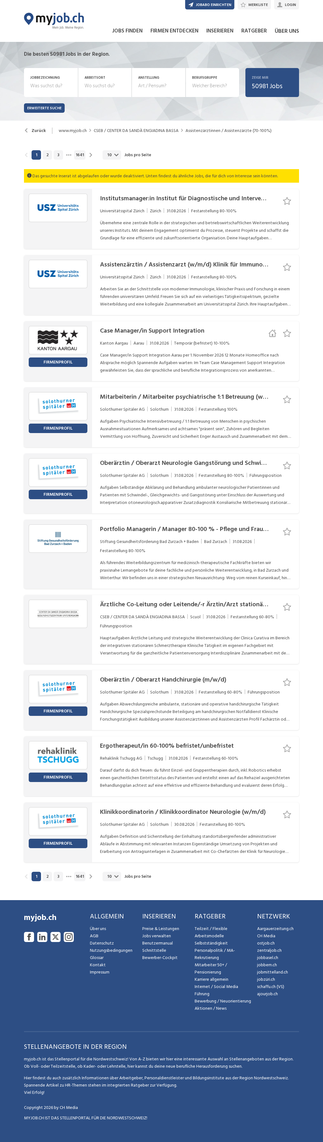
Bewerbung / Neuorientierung (223, 1001)
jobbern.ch (267, 964)
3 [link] (58, 154)
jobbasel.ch (267, 957)
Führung (202, 993)
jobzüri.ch (266, 979)
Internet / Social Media (216, 986)
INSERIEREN (219, 30)
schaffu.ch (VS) (270, 986)
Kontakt (98, 964)
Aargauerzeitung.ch (275, 928)
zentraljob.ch (269, 950)
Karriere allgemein (211, 979)
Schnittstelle (154, 950)
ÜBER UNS (287, 31)
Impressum (99, 972)
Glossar (96, 957)
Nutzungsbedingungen (111, 950)
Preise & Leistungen (160, 928)
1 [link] (36, 154)
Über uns (98, 928)
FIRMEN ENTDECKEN (174, 30)
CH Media (266, 935)
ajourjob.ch (267, 993)
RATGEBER (254, 30)
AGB (94, 935)
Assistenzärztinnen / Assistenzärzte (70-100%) (228, 131)
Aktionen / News (210, 1008)
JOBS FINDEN (127, 30)
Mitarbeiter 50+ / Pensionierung (211, 968)
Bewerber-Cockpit (160, 957)
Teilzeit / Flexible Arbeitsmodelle (211, 932)
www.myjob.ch (73, 131)
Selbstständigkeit (211, 943)
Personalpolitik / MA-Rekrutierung (215, 954)
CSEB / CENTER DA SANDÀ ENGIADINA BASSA (136, 131)
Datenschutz (102, 943)
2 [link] (47, 154)
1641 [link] (80, 154)
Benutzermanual (157, 943)
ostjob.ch (266, 943)
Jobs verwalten (156, 935)
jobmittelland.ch (272, 972)
